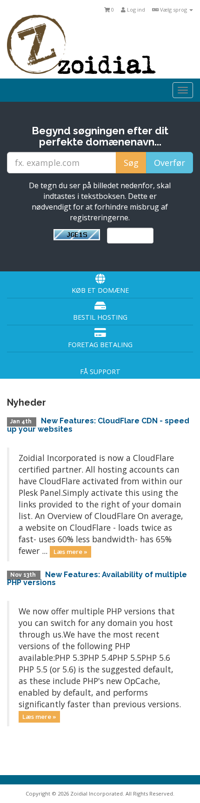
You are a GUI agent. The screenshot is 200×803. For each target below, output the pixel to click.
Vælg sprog (173, 9)
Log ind (135, 9)
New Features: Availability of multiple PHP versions (97, 578)
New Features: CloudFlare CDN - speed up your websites (98, 425)
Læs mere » (70, 551)
